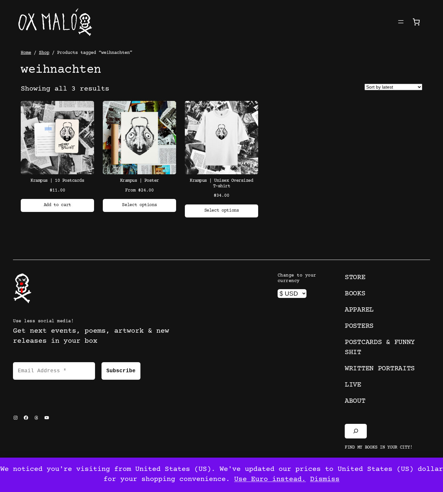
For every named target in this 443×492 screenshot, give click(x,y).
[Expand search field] (356, 431)
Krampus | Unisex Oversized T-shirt (221, 183)
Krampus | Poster (139, 180)
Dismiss (325, 479)
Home (26, 52)
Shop (44, 52)
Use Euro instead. (270, 479)
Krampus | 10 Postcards (57, 180)
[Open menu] (401, 22)
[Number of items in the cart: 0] (416, 22)
